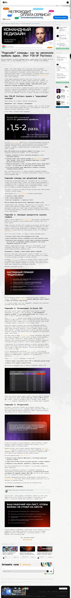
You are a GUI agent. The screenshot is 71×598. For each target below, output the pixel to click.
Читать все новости (62, 48)
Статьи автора (49, 47)
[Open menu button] (68, 2)
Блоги (9, 23)
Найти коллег (62, 107)
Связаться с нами (63, 588)
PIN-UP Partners (43, 75)
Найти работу (62, 82)
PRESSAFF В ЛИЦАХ (55, 591)
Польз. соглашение (42, 591)
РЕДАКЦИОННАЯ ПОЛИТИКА (63, 591)
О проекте (48, 591)
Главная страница (4, 23)
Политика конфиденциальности (62, 595)
